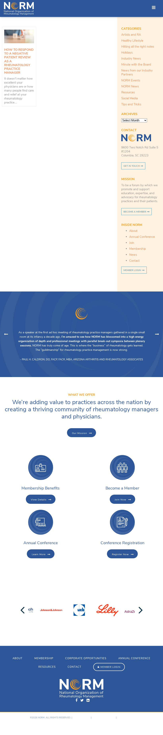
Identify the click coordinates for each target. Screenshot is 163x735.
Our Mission (79, 433)
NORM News (130, 86)
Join (131, 243)
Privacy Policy (81, 717)
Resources (128, 92)
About (133, 231)
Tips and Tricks (131, 104)
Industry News (131, 58)
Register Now (120, 554)
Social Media (129, 98)
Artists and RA (131, 35)
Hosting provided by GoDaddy (20, 726)
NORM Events (130, 80)
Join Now (120, 499)
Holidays (127, 53)
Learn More (39, 554)
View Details (39, 499)
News (133, 255)
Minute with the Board (136, 64)
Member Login (132, 270)
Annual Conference (142, 237)
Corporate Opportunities (85, 658)
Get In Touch (131, 166)
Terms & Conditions (103, 717)
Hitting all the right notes (137, 47)
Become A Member (134, 211)
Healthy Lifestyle (132, 41)
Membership (137, 249)
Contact (134, 261)
